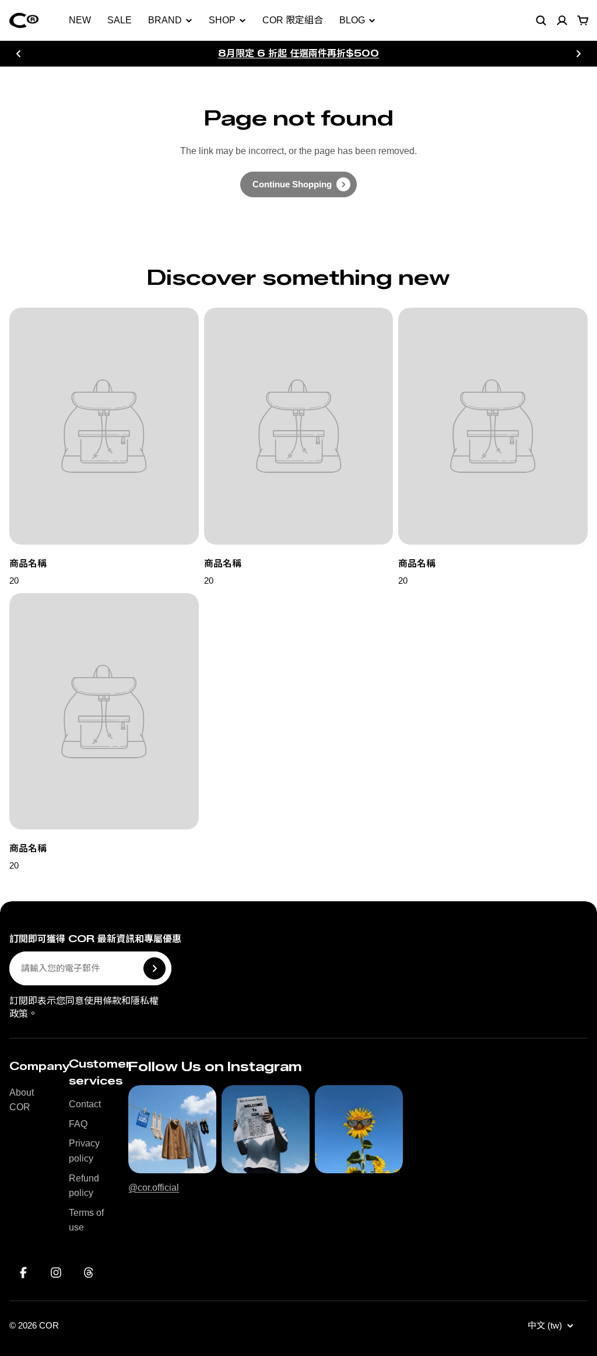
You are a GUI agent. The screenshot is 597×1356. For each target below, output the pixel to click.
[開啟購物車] (583, 20)
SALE (119, 20)
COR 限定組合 (292, 20)
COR (49, 1325)
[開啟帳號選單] (562, 20)
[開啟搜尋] (541, 20)
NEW (80, 20)
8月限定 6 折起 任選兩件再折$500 (298, 53)
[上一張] (18, 53)
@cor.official (153, 1188)
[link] (298, 184)
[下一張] (578, 53)
